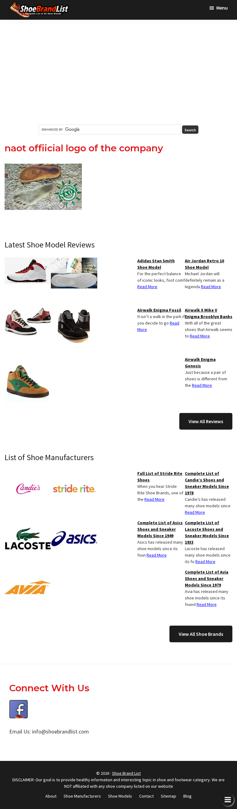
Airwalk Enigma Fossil (159, 310)
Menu (222, 8)
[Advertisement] (118, 72)
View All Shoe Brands (201, 634)
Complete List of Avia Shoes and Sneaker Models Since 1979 (206, 578)
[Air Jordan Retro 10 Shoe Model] (28, 261)
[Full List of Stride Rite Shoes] (74, 474)
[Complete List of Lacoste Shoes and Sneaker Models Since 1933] (28, 523)
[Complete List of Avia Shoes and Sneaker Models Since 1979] (28, 573)
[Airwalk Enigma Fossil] (74, 311)
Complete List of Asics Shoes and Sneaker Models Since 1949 (160, 529)
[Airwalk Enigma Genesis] (28, 360)
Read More (211, 286)
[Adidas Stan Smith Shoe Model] (74, 261)
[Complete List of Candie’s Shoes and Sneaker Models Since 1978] (28, 474)
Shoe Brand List (126, 773)
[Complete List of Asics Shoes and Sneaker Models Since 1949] (74, 523)
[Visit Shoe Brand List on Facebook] (18, 704)
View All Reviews (206, 421)
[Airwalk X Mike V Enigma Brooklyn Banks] (28, 311)
